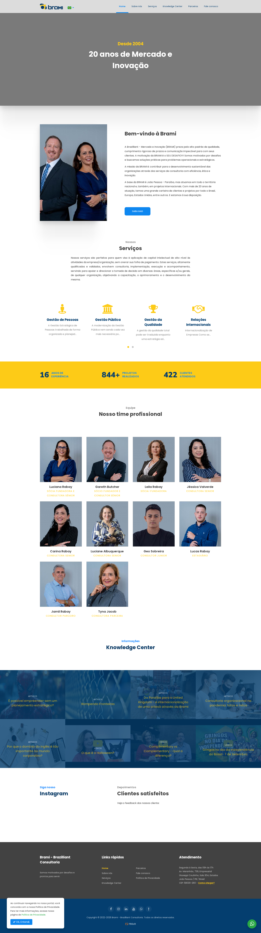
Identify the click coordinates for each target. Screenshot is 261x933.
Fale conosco (211, 6)
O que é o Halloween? (97, 753)
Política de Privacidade (148, 878)
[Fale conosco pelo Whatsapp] (251, 923)
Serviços (152, 6)
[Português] (71, 7)
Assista (87, 762)
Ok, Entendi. (22, 922)
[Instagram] (118, 909)
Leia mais (23, 714)
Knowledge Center (172, 6)
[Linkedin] (126, 909)
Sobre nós (137, 6)
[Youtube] (133, 909)
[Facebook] (111, 909)
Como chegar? (206, 882)
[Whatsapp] (141, 909)
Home (122, 6)
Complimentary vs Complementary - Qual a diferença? (163, 751)
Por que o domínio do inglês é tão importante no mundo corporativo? (32, 751)
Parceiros (193, 6)
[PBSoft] (130, 923)
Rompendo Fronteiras (98, 704)
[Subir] (149, 909)
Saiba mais (137, 211)
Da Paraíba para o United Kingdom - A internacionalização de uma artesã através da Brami (163, 702)
